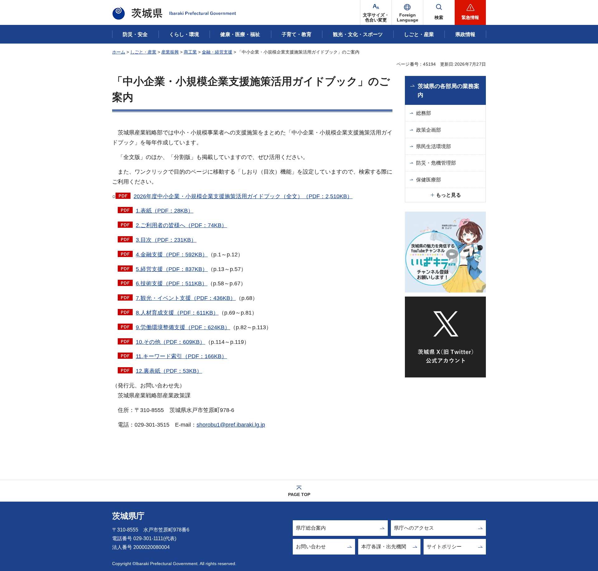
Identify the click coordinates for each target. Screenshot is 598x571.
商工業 (190, 51)
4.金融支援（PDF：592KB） (172, 254)
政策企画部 (428, 130)
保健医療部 (428, 179)
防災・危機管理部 (436, 163)
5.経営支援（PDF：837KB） (172, 269)
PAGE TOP (299, 494)
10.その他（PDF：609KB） (170, 342)
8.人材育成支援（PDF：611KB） (177, 313)
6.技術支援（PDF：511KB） (171, 283)
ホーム (118, 51)
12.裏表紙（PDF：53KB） (169, 371)
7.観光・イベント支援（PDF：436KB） (186, 298)
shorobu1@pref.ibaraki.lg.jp (231, 425)
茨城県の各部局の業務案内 (448, 90)
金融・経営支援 (217, 51)
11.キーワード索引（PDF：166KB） (181, 356)
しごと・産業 (143, 51)
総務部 (423, 113)
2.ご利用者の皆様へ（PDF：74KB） (181, 225)
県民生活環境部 (433, 146)
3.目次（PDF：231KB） (166, 240)
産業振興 (170, 51)
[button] (407, 12)
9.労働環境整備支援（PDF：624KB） (183, 327)
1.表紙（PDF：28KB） (164, 211)
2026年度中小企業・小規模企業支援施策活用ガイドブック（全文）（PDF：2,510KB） (243, 196)
